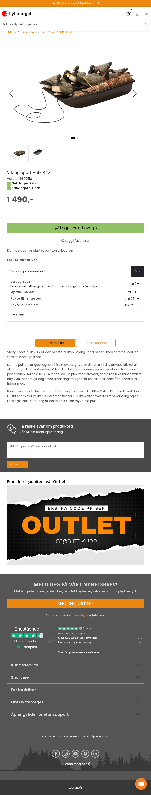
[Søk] (147, 24)
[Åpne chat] (141, 784)
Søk (137, 271)
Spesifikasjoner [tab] (96, 343)
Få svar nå (18, 464)
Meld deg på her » (75, 603)
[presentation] (12, 94)
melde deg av (80, 615)
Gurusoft (75, 787)
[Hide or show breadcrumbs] (70, 32)
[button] (73, 138)
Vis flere (19, 315)
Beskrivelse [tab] (55, 343)
